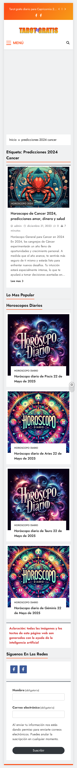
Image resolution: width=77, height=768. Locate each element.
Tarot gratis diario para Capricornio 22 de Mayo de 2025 (32, 9)
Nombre (25, 690)
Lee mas (16, 281)
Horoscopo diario (26, 370)
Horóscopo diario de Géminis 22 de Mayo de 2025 (37, 610)
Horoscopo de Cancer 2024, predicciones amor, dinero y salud (38, 216)
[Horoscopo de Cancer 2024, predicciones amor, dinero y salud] (38, 187)
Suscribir (38, 750)
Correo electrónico (33, 707)
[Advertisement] (38, 91)
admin (18, 226)
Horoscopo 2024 (22, 203)
